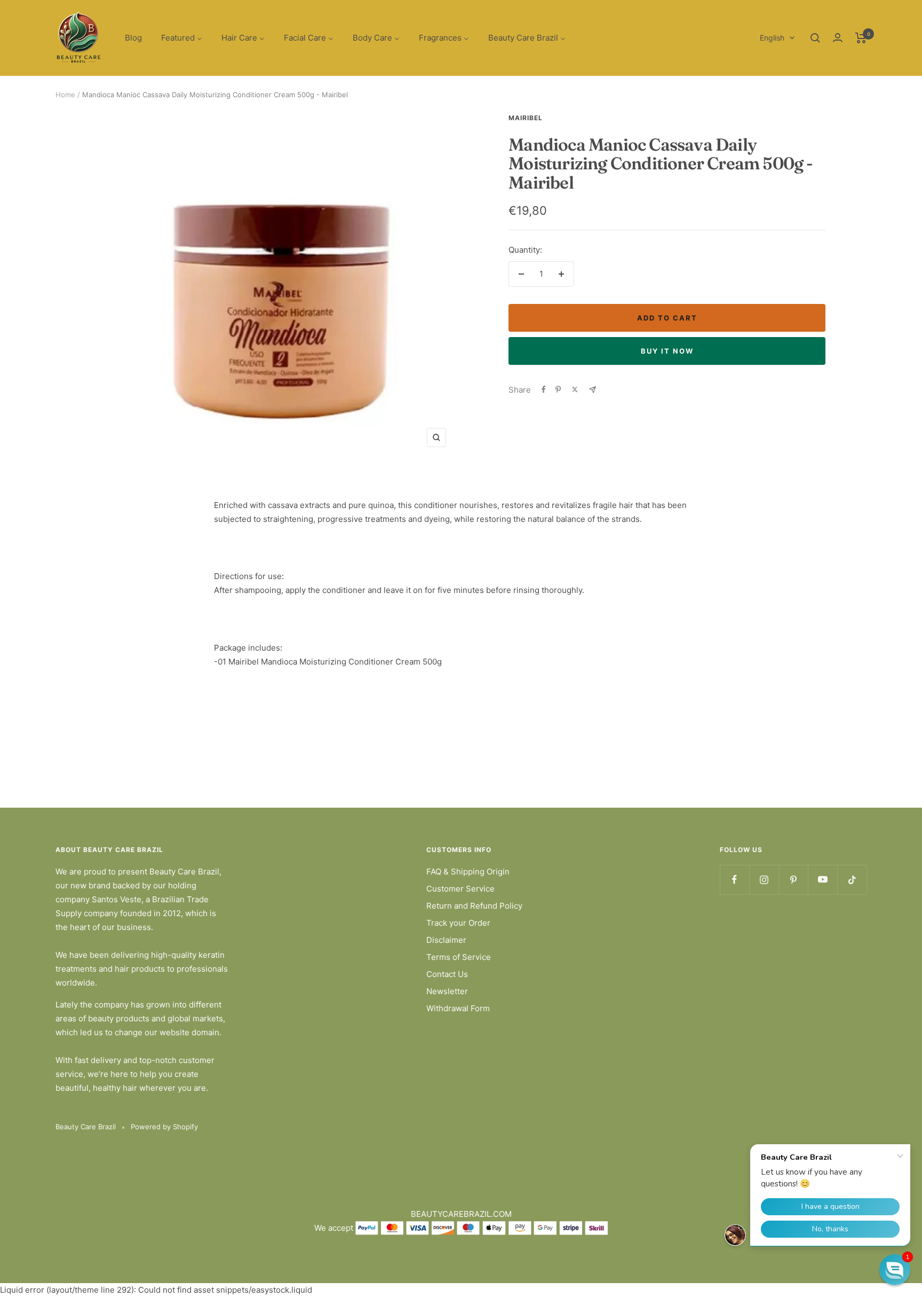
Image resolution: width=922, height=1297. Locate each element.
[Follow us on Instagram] (763, 879)
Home (65, 94)
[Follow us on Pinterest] (793, 879)
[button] (894, 1269)
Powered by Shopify (164, 1126)
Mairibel (525, 118)
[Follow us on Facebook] (734, 879)
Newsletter (447, 991)
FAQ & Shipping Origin (468, 871)
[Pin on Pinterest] (558, 389)
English (772, 37)
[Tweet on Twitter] (574, 389)
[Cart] (861, 38)
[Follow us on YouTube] (822, 879)
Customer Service (460, 889)
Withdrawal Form (458, 1008)
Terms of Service (458, 957)
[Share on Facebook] (544, 389)
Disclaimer (446, 940)
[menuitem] (133, 38)
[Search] (815, 38)
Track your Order (458, 923)
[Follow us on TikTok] (852, 879)
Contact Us (447, 974)
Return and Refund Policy (474, 906)
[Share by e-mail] (592, 389)
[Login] (837, 37)
